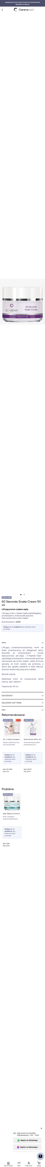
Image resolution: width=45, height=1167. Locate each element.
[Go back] (2, 9)
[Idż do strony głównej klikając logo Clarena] (24, 9)
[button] (22, 642)
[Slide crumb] (21, 595)
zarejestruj (17, 627)
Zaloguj (6, 627)
